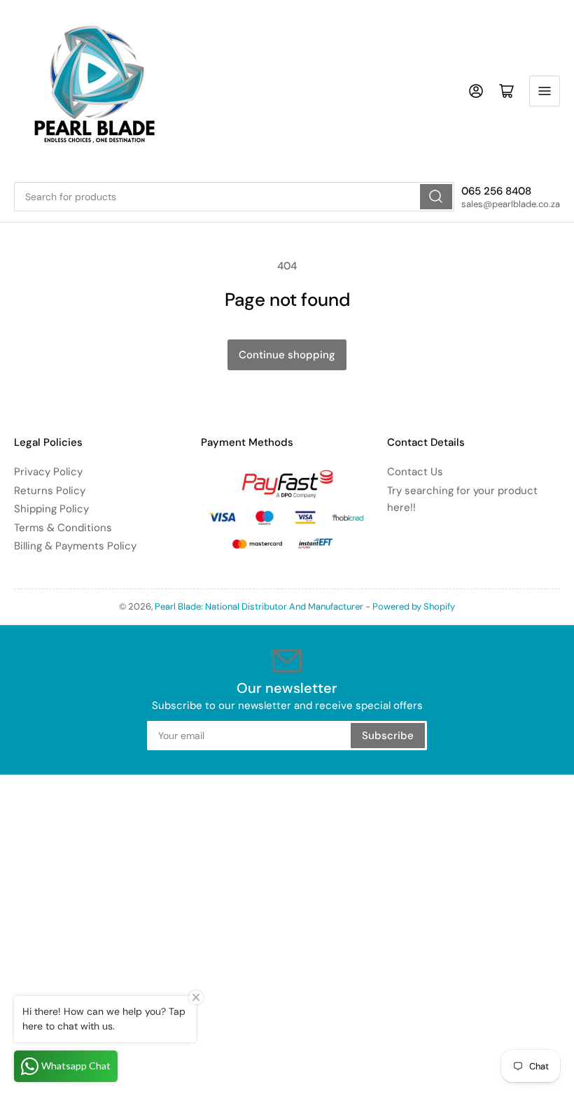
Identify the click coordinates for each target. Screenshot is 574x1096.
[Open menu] (544, 91)
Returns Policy (49, 491)
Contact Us (415, 472)
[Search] (436, 197)
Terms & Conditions (63, 528)
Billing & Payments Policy (75, 546)
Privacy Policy (48, 472)
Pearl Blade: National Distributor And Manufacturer (259, 606)
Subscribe (388, 736)
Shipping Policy (51, 509)
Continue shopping (287, 355)
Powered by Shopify (413, 606)
